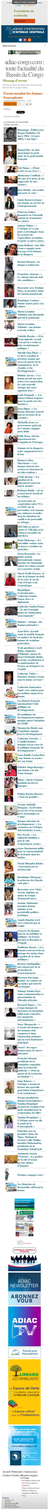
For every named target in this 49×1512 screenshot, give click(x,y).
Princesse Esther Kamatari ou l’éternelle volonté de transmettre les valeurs (30, 216)
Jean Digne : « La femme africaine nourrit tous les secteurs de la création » (31, 413)
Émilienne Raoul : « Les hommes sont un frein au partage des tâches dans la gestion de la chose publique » (31, 953)
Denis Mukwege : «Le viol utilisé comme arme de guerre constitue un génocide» (30, 544)
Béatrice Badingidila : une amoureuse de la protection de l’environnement (29, 968)
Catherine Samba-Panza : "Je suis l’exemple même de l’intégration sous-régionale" (31, 611)
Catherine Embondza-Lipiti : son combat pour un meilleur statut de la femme (31, 691)
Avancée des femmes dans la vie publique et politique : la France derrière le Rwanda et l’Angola (30, 937)
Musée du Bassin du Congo (31, 1488)
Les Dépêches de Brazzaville (31, 1480)
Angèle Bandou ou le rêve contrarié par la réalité (29, 923)
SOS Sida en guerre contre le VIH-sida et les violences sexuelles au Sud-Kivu (31, 531)
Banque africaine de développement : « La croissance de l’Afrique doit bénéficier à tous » (30, 825)
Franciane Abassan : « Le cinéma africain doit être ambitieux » (30, 277)
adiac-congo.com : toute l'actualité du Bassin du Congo (24, 67)
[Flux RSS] (29, 40)
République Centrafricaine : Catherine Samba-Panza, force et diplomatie (28, 596)
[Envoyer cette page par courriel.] (30, 103)
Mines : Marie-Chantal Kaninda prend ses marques (30, 783)
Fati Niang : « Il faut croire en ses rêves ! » (29, 169)
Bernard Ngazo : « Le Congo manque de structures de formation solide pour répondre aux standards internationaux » (30, 1012)
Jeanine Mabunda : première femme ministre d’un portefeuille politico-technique (28, 909)
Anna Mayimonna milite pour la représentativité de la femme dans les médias (31, 852)
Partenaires (17, 1471)
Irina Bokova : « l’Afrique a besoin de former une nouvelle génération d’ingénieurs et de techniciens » (31, 1087)
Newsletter (8, 1501)
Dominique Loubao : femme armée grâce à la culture (31, 303)
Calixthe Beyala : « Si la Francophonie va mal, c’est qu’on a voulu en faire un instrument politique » (30, 342)
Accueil (6, 1471)
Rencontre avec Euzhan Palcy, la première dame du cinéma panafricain (31, 291)
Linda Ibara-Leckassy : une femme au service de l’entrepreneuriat (31, 203)
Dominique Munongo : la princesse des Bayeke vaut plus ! (30, 880)
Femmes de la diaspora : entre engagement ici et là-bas (31, 451)
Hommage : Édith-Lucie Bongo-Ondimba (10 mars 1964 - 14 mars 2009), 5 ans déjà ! (31, 134)
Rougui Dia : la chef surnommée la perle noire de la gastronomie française (30, 154)
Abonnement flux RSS (11, 1503)
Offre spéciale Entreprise (12, 1507)
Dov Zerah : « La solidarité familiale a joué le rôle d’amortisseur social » (29, 839)
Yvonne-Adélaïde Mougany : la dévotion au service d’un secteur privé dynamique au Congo (30, 810)
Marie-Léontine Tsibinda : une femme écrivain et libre (29, 327)
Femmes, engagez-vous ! (31, 1175)
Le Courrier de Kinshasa (30, 1483)
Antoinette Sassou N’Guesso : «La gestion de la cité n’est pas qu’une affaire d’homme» (30, 1159)
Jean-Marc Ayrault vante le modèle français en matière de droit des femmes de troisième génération (31, 637)
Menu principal (9, 45)
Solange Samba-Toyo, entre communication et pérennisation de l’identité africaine (30, 995)
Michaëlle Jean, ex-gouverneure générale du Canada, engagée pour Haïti (30, 426)
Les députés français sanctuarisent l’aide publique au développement (29, 705)
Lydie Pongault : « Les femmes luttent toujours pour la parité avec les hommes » (30, 399)
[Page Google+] (24, 40)
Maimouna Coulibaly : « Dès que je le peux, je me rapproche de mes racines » (31, 180)
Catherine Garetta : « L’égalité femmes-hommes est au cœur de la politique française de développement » (31, 744)
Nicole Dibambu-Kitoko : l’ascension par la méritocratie (30, 866)
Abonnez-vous (9, 1500)
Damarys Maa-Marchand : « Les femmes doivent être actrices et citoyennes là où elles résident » (30, 466)
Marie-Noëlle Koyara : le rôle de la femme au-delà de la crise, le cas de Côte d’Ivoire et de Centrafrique (31, 579)
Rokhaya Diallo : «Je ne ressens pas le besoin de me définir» (30, 493)
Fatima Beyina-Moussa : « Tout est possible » (31, 795)
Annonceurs (30, 1471)
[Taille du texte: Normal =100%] (23, 104)
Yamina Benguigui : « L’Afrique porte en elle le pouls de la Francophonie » (30, 1121)
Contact (7, 1475)
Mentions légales (29, 1475)
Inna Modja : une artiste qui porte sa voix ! (31, 191)
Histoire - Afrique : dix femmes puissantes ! (30, 623)
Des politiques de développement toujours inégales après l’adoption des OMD (31, 719)
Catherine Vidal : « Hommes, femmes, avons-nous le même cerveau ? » (31, 678)
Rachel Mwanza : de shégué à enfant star (29, 263)
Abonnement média (11, 1505)
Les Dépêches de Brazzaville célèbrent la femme (30, 1187)
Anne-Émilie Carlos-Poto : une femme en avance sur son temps (31, 758)
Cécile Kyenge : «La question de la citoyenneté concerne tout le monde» (29, 481)
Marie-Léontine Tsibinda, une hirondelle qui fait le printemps (31, 314)
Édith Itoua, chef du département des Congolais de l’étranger (30, 439)
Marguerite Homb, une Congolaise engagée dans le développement (30, 731)
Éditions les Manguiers (30, 1490)
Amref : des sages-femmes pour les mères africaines (30, 1050)
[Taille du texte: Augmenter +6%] (19, 104)
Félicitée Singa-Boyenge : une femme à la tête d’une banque (31, 770)
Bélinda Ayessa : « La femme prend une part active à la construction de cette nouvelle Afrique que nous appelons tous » (30, 382)
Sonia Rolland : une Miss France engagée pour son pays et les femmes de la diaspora (31, 249)
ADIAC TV (26, 1485)
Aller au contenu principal (24, 2)
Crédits (15, 1475)
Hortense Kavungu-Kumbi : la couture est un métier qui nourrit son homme (30, 982)
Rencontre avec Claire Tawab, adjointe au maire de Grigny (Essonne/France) (30, 893)
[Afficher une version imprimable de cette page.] (26, 103)
